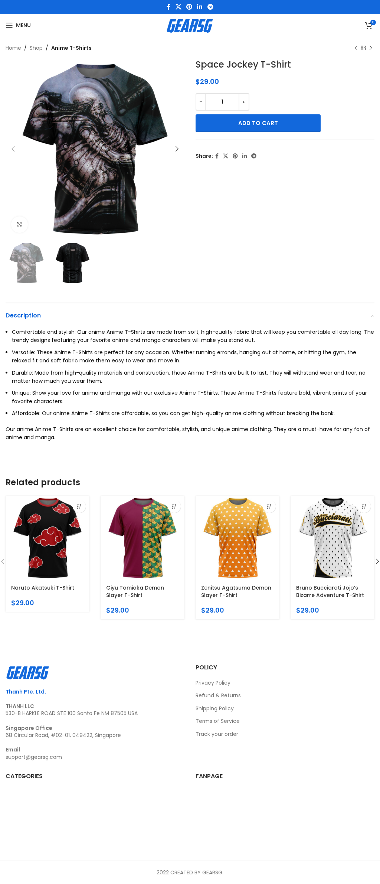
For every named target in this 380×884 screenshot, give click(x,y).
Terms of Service (218, 721)
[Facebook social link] (168, 7)
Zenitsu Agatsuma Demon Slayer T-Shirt (236, 591)
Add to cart (258, 123)
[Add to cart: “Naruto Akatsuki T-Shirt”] (79, 506)
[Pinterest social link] (189, 7)
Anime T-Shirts (71, 48)
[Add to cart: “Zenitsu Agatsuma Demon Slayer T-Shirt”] (269, 506)
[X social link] (178, 7)
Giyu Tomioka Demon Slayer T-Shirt (135, 591)
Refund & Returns (218, 695)
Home (13, 48)
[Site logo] (190, 25)
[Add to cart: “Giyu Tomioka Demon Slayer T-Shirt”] (174, 506)
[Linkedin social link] (200, 7)
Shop (36, 48)
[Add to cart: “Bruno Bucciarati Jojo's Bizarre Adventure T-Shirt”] (364, 506)
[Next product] (370, 48)
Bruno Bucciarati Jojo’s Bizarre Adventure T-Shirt (330, 591)
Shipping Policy (215, 708)
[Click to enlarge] (19, 224)
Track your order (217, 734)
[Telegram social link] (210, 7)
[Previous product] (356, 48)
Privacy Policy (213, 682)
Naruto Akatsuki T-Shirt (42, 587)
